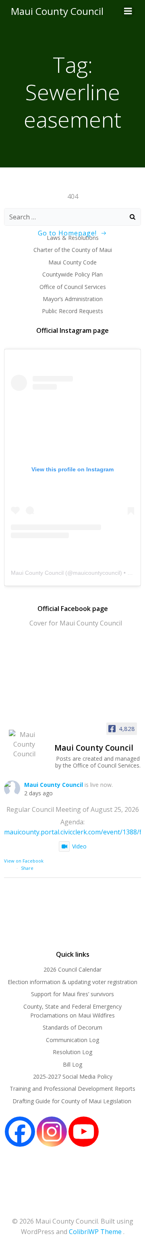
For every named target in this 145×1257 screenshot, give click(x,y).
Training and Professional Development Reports (72, 1088)
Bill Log (72, 1064)
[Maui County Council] (24, 744)
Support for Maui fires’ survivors (72, 994)
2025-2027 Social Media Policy (72, 1076)
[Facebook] (20, 1132)
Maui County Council (57, 11)
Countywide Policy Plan (72, 274)
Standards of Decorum (72, 1027)
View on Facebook (24, 861)
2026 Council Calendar (73, 969)
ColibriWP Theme (95, 1231)
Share (27, 868)
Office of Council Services (72, 287)
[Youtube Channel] (83, 1132)
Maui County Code (72, 262)
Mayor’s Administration (73, 299)
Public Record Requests (72, 311)
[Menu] (128, 11)
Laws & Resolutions (73, 237)
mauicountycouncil (96, 573)
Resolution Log (72, 1052)
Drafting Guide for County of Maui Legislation (72, 1101)
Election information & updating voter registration (72, 982)
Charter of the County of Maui (72, 250)
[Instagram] (52, 1132)
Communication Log (72, 1040)
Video (79, 846)
